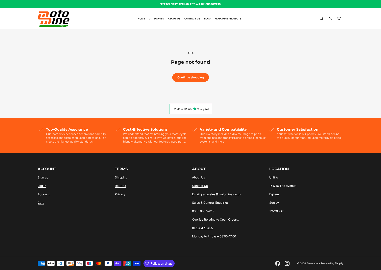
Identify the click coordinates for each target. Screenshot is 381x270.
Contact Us (192, 18)
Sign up (43, 177)
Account (44, 194)
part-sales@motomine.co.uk (221, 194)
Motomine (312, 263)
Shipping (121, 177)
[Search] (321, 18)
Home (141, 18)
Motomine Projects (228, 18)
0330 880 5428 (203, 211)
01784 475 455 (202, 228)
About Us (174, 18)
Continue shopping (190, 77)
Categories (156, 18)
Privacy (120, 194)
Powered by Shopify (332, 263)
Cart (41, 202)
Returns (120, 186)
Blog (207, 18)
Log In (42, 186)
